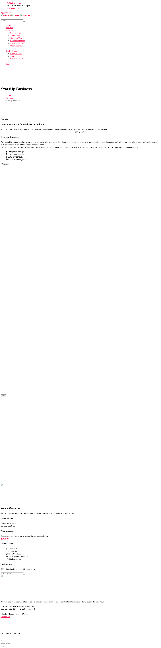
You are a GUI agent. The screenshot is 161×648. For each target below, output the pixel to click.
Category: (12, 152)
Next (3, 396)
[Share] (4, 643)
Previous (5, 164)
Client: (10, 154)
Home (8, 95)
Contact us (5, 616)
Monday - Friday (7, 614)
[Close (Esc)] (2, 643)
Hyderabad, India (12, 8)
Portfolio (9, 98)
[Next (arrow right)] (4, 646)
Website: (12, 159)
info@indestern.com (14, 3)
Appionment (6, 13)
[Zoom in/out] (9, 643)
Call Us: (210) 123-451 (11, 609)
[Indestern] (6, 15)
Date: (10, 157)
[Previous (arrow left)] (2, 646)
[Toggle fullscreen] (7, 643)
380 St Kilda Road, (9, 606)
